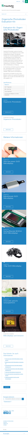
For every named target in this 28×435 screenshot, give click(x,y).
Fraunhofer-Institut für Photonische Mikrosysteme (11, 10)
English (18, 1)
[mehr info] (14, 149)
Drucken (7, 387)
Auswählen (23, 399)
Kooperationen (7, 401)
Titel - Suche (23, 1)
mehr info (8, 129)
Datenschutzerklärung (8, 421)
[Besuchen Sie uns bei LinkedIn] (4, 413)
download (7, 112)
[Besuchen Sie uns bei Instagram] (10, 413)
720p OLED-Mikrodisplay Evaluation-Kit (13, 372)
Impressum (5, 423)
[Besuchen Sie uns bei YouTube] (7, 413)
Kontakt (5, 422)
